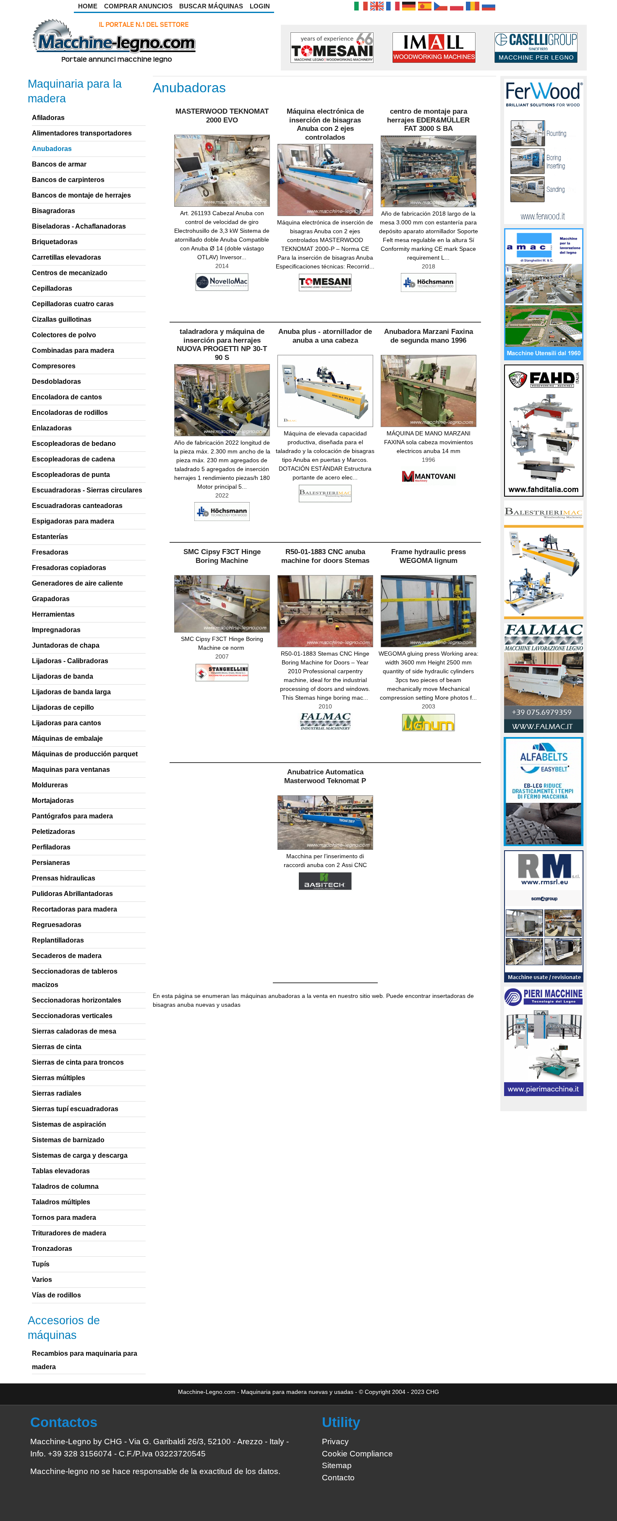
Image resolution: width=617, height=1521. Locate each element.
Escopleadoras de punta (71, 474)
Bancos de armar (59, 164)
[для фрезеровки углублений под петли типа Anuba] (488, 5)
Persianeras (51, 862)
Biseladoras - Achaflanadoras (79, 226)
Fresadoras (50, 552)
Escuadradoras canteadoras (77, 505)
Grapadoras (51, 598)
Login (260, 6)
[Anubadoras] (424, 5)
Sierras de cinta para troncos (78, 1062)
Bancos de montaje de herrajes (81, 195)
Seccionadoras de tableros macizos (75, 978)
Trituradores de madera (69, 1233)
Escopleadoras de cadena (73, 459)
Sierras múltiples (58, 1077)
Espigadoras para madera (73, 521)
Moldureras (50, 785)
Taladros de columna (65, 1186)
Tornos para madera (64, 1217)
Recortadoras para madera (74, 909)
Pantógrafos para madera (72, 816)
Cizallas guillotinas (62, 319)
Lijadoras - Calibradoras (70, 660)
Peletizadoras (53, 831)
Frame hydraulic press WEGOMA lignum (428, 556)
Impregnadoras (56, 629)
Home (87, 6)
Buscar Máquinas (211, 6)
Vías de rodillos (56, 1295)
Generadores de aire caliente (77, 583)
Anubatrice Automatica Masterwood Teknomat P (325, 776)
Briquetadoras (55, 241)
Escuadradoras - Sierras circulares (87, 490)
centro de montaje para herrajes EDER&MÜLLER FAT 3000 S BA (428, 120)
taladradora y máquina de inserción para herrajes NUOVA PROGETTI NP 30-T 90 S (222, 344)
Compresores (54, 366)
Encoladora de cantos (67, 397)
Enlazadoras (52, 428)
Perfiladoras (51, 847)
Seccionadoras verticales (72, 1015)
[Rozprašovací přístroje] (440, 5)
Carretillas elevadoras (66, 257)
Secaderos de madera (67, 955)
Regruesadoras (56, 924)
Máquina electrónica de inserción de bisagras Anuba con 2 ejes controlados (325, 124)
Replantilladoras (58, 940)
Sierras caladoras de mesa (74, 1031)
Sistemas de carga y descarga (80, 1155)
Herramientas (53, 614)
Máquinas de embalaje (67, 738)
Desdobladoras (56, 381)
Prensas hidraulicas (63, 878)
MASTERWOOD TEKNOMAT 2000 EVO (222, 115)
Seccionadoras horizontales (76, 1000)
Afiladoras (48, 117)
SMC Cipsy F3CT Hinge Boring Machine (222, 556)
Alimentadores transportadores (82, 133)
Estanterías (50, 536)
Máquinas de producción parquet (85, 754)
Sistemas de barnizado (68, 1139)
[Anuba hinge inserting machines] (377, 5)
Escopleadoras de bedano (74, 443)
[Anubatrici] (361, 5)
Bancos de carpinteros (68, 179)
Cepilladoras (52, 288)
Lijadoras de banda (62, 676)
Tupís (41, 1264)
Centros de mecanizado (69, 272)
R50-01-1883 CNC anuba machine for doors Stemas (325, 556)
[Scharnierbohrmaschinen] (409, 5)
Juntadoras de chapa (65, 645)
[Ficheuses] (393, 5)
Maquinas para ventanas (71, 769)
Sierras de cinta (56, 1046)
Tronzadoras (52, 1248)
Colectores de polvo (64, 335)
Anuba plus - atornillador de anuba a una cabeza (325, 336)
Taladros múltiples (61, 1202)
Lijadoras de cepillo (63, 707)
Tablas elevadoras (61, 1171)
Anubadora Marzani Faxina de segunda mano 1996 (428, 336)
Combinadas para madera (73, 350)
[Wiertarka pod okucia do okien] (456, 5)
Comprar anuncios (138, 6)
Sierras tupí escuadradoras (75, 1108)
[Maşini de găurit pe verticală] (472, 5)
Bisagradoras (53, 210)
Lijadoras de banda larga (71, 691)
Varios (42, 1279)
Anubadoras (52, 148)
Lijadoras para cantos (66, 723)
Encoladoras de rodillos (70, 412)
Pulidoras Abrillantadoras (72, 893)
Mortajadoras (53, 800)
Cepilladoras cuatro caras (73, 303)
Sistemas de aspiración (69, 1124)
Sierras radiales (56, 1093)
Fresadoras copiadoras (69, 567)
